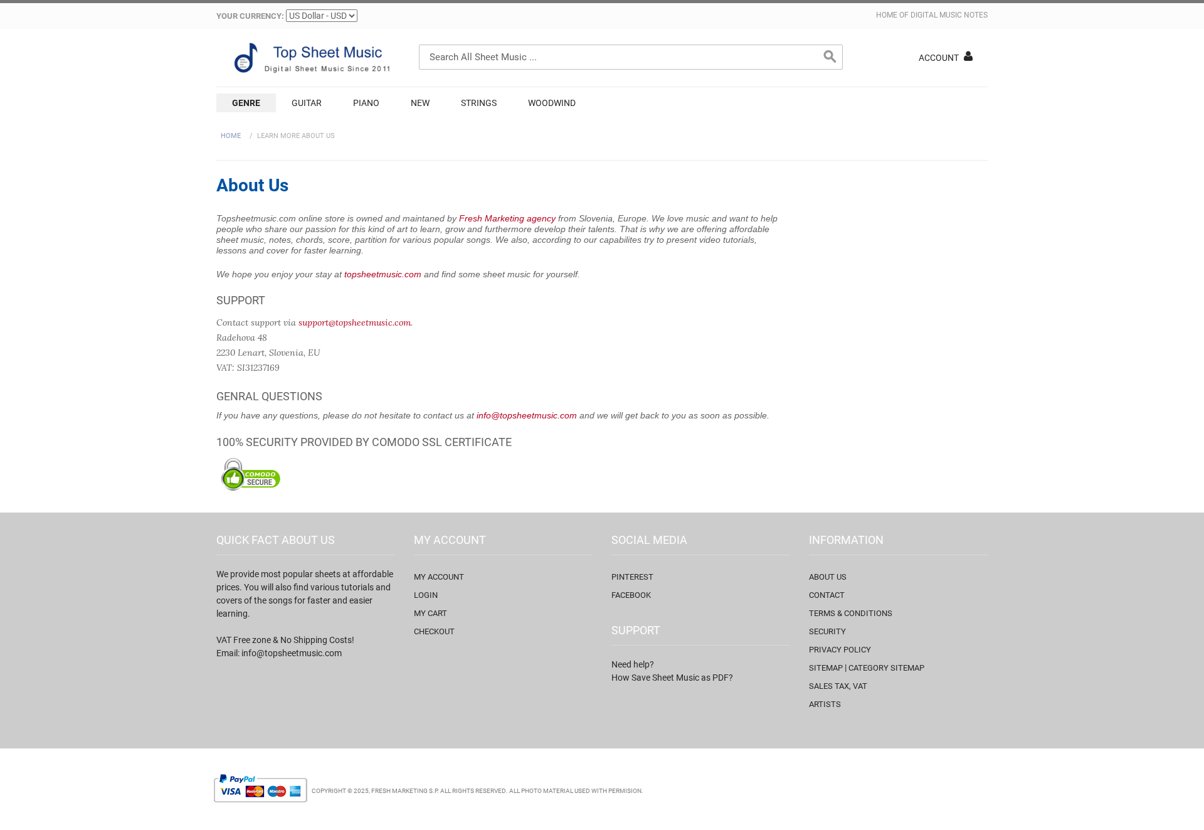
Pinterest (632, 577)
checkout (434, 631)
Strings (479, 103)
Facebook (631, 595)
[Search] (830, 57)
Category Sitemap (886, 668)
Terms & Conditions (850, 613)
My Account (439, 577)
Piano (366, 103)
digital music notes (949, 15)
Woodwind (552, 103)
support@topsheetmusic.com (354, 322)
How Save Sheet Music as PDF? (672, 678)
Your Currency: (250, 16)
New (420, 103)
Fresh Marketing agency (507, 218)
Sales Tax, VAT (838, 686)
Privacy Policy (840, 649)
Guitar (307, 103)
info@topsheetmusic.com (527, 415)
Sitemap (826, 668)
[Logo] (310, 58)
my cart (430, 613)
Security (827, 631)
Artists (825, 704)
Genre (246, 103)
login (426, 595)
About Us (828, 577)
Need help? (632, 664)
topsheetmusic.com (382, 274)
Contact (827, 595)
